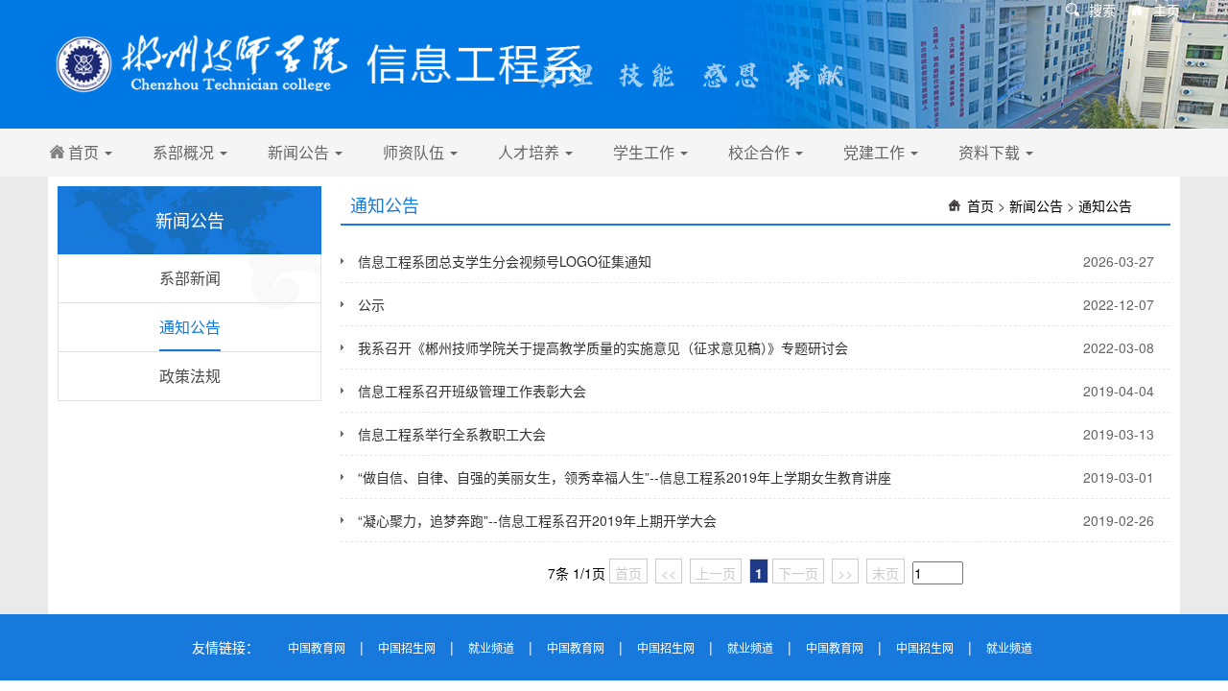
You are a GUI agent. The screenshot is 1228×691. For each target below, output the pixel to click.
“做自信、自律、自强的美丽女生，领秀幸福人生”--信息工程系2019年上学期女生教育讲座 (624, 477)
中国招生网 (407, 647)
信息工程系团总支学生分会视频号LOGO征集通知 (504, 261)
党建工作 (876, 152)
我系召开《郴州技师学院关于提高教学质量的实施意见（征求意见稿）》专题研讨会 (603, 347)
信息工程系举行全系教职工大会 (452, 433)
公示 (371, 304)
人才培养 (530, 152)
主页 (1166, 9)
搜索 (1102, 9)
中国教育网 (316, 647)
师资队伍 (415, 152)
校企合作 (760, 152)
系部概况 (185, 152)
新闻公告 (300, 152)
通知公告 (190, 327)
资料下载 (991, 152)
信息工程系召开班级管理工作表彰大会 (472, 390)
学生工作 (645, 152)
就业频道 (491, 647)
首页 (85, 152)
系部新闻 (190, 278)
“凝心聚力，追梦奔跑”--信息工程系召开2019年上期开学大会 (537, 520)
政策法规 (190, 376)
